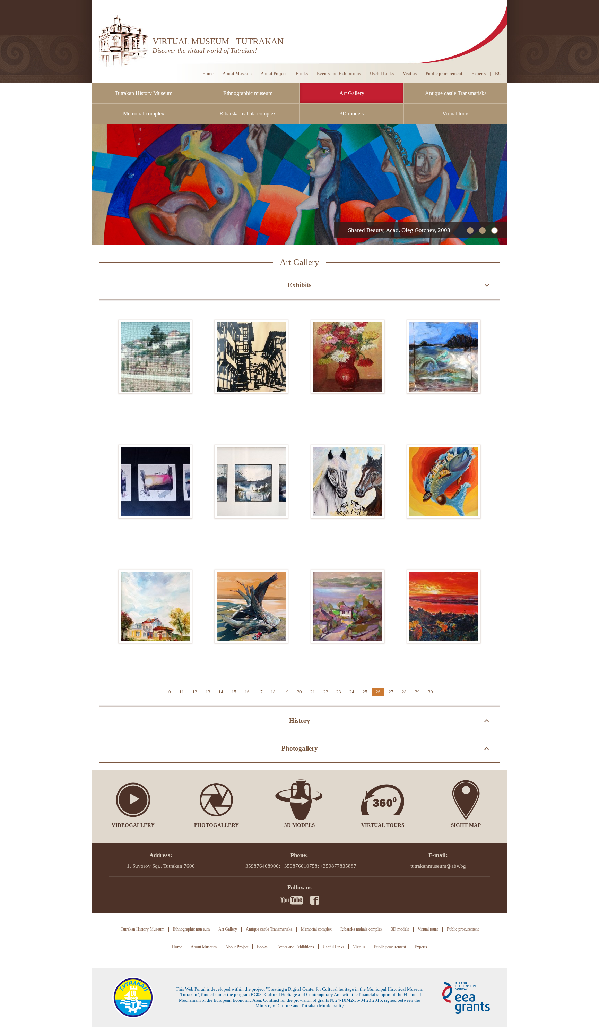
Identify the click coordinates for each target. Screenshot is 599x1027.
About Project (274, 73)
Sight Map (466, 825)
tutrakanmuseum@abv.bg (438, 866)
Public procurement (444, 73)
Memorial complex (143, 114)
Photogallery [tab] (299, 748)
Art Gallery (351, 93)
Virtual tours (455, 114)
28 (404, 691)
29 (417, 691)
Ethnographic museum (247, 93)
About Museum (237, 73)
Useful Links (382, 73)
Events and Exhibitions (339, 73)
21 (312, 691)
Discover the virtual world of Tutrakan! (205, 50)
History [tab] (299, 720)
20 (299, 691)
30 (430, 691)
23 (338, 691)
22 (325, 691)
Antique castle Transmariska (456, 93)
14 (220, 691)
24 (351, 691)
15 (234, 691)
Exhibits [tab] (299, 285)
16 (247, 691)
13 (208, 691)
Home (208, 73)
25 (365, 691)
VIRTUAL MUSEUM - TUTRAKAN (218, 41)
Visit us (410, 73)
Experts (478, 73)
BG (498, 73)
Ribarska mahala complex (247, 114)
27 (391, 691)
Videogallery (133, 825)
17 (260, 691)
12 (194, 691)
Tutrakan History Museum (143, 93)
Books (302, 73)
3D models (352, 114)
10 (168, 691)
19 (286, 691)
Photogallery (216, 825)
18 (273, 691)
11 (181, 691)
